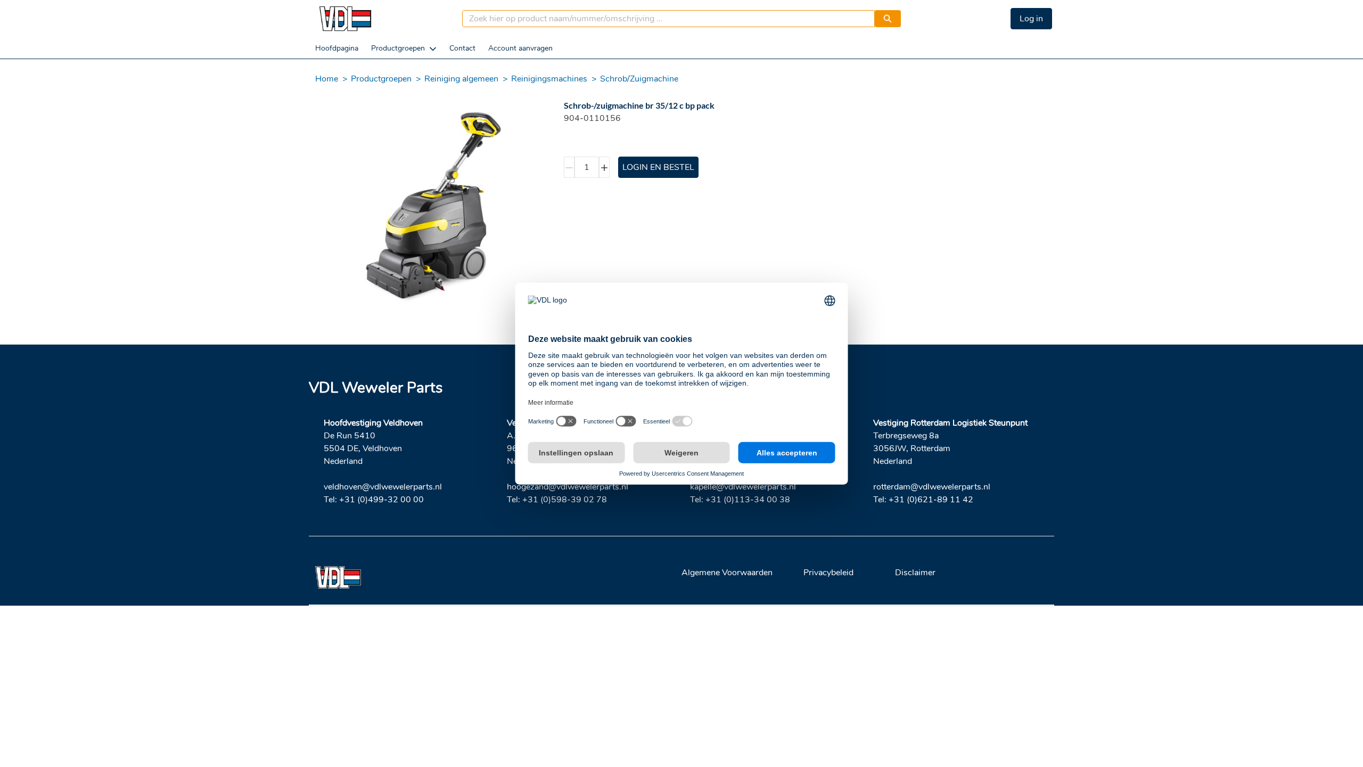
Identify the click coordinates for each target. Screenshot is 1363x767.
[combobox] (664, 19)
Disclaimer (915, 572)
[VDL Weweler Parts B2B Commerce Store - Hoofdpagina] (345, 18)
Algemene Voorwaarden (727, 572)
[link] (336, 48)
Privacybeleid (828, 572)
